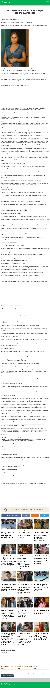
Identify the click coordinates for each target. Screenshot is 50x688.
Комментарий (4, 652)
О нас (10, 684)
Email (18, 668)
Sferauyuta (5, 2)
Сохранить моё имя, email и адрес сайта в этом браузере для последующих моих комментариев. (24, 673)
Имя (2, 668)
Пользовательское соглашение (30, 684)
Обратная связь (17, 684)
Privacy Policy (4, 684)
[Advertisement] (25, 97)
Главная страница (25, 7)
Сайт (35, 668)
